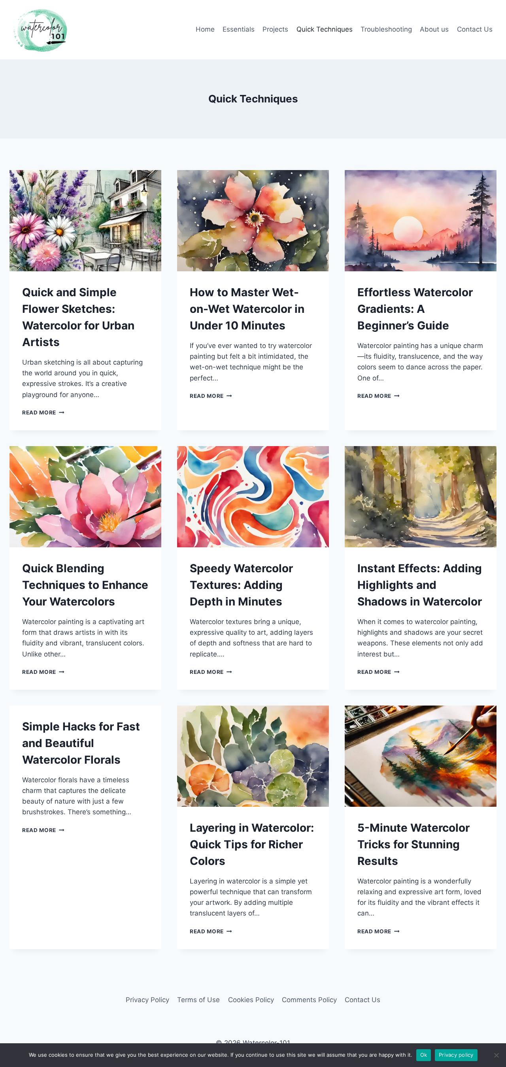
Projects (275, 29)
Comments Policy (309, 1000)
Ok (423, 1055)
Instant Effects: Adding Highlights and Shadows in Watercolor (419, 585)
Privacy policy (456, 1055)
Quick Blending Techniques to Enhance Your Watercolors (85, 585)
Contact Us (475, 29)
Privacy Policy (147, 1000)
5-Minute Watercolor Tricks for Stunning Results (413, 844)
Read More (43, 412)
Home (205, 29)
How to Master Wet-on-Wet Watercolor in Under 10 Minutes (247, 309)
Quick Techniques (324, 29)
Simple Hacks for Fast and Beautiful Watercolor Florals (81, 743)
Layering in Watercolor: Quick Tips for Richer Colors (252, 844)
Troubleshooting (386, 29)
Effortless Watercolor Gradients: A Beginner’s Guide (415, 309)
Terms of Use (198, 1000)
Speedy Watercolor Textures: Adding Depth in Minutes (241, 585)
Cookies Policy (251, 1000)
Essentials (239, 29)
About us (434, 29)
